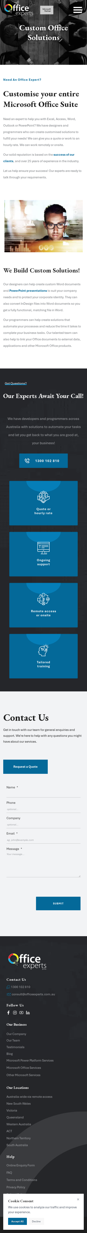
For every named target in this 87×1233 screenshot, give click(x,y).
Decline (36, 1221)
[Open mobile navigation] (78, 10)
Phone (10, 803)
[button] (43, 727)
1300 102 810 (20, 987)
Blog (9, 1054)
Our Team (13, 1041)
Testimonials (15, 1047)
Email (12, 834)
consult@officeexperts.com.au (33, 994)
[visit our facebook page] (8, 1013)
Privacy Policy (15, 1187)
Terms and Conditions (21, 1180)
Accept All (17, 1221)
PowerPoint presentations (28, 291)
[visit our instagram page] (15, 1013)
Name (12, 787)
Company (13, 818)
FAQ (9, 1173)
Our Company (16, 1034)
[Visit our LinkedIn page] (28, 1013)
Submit (58, 903)
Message (14, 849)
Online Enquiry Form (20, 1165)
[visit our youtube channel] (21, 1013)
